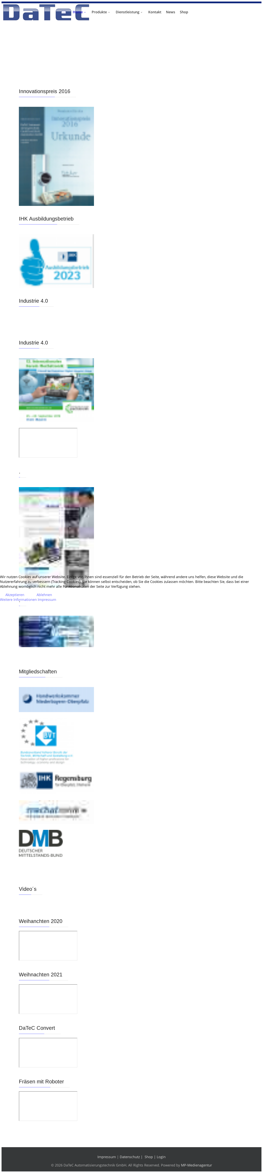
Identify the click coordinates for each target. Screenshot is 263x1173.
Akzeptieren (14, 594)
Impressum (47, 599)
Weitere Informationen (18, 599)
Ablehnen (44, 594)
